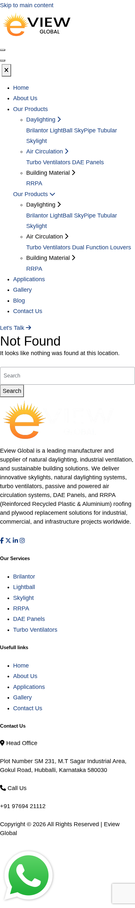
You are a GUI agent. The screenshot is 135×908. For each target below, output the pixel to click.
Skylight (23, 598)
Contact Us (27, 311)
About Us (25, 98)
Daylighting (41, 119)
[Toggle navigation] (2, 60)
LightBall (61, 130)
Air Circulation (45, 151)
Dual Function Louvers (101, 247)
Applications (29, 279)
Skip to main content (26, 5)
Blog (19, 300)
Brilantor (37, 130)
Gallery (22, 289)
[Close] (6, 70)
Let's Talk (13, 328)
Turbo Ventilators (48, 162)
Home (21, 87)
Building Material (48, 258)
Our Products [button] (30, 109)
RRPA (34, 183)
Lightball (24, 587)
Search (12, 391)
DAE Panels (88, 162)
